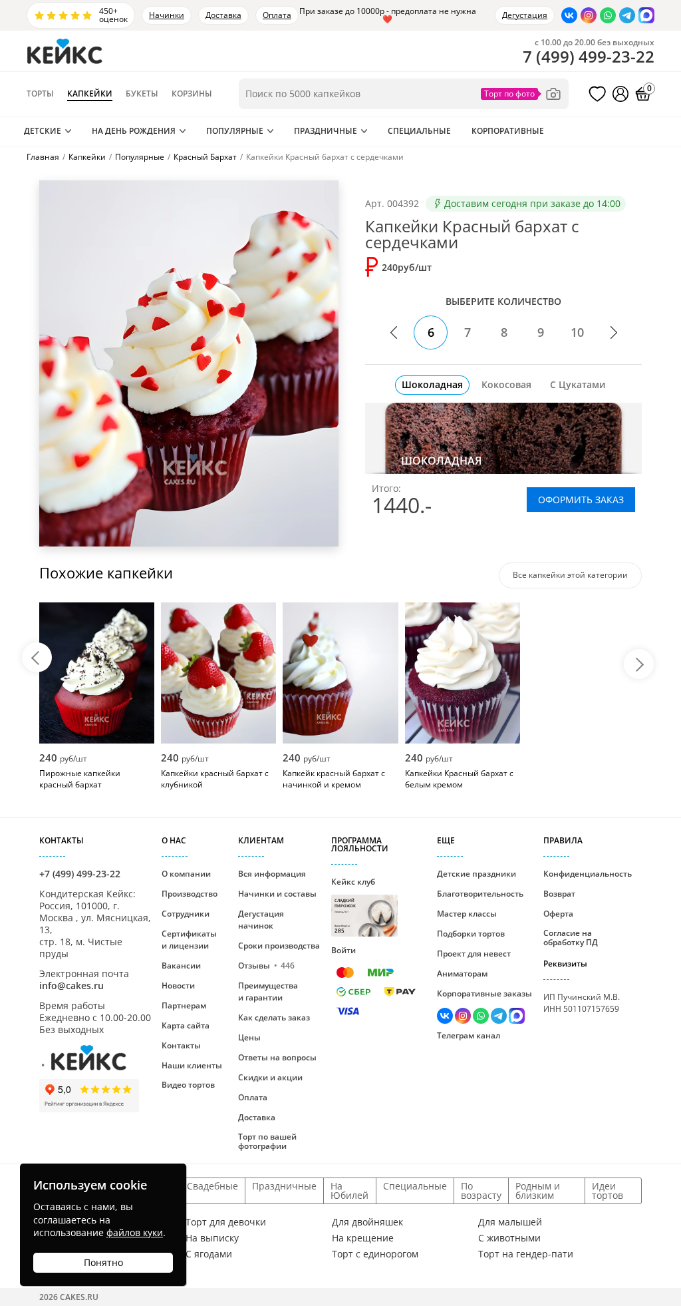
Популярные (234, 130)
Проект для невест (474, 953)
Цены (249, 1037)
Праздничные (325, 130)
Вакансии (181, 965)
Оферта (558, 913)
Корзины (192, 94)
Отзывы (266, 965)
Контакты (181, 1045)
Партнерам (184, 1005)
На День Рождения (134, 130)
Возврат (559, 893)
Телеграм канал (468, 1035)
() (588, 57)
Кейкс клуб (353, 905)
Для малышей (510, 1222)
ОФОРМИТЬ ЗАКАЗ (581, 499)
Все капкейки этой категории (570, 574)
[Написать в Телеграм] (627, 15)
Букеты (142, 94)
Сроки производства (279, 945)
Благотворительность (480, 893)
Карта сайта (185, 1025)
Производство (189, 893)
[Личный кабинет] (620, 94)
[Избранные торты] (597, 94)
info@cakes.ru (71, 985)
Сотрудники (185, 913)
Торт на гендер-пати (525, 1254)
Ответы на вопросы (277, 1057)
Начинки (166, 15)
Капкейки (89, 94)
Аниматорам (462, 973)
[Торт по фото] (521, 94)
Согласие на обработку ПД (570, 937)
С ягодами (209, 1254)
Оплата (277, 15)
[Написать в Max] (646, 15)
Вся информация (272, 873)
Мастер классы (467, 913)
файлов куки (134, 1232)
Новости (178, 985)
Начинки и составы (277, 893)
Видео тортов (188, 1084)
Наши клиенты (192, 1065)
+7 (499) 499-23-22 (79, 873)
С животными (509, 1238)
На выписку (212, 1238)
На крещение (363, 1238)
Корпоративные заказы (484, 993)
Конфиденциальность (587, 873)
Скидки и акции (270, 1077)
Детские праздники (476, 873)
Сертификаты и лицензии (189, 939)
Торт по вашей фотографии (267, 1141)
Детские (42, 130)
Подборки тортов (471, 933)
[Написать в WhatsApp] (608, 15)
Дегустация (524, 15)
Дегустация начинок (261, 919)
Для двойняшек (367, 1222)
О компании (186, 873)
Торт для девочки (226, 1222)
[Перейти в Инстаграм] (589, 15)
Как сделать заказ (274, 1017)
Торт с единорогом (375, 1254)
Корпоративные (508, 130)
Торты (40, 94)
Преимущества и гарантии (268, 991)
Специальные (419, 130)
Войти (343, 950)
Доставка (223, 15)
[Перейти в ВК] (569, 15)
